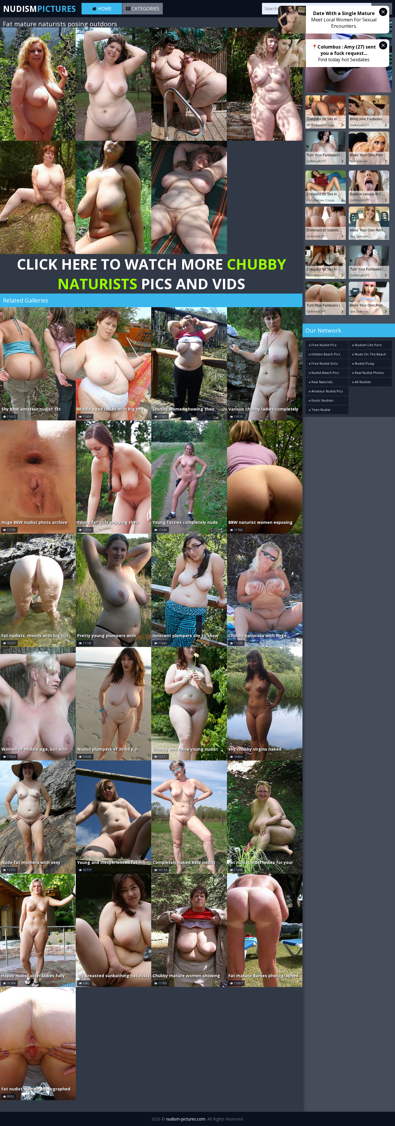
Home (104, 8)
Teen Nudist (320, 409)
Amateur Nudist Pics (327, 391)
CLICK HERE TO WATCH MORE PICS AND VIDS (151, 274)
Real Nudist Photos (369, 372)
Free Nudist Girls (324, 363)
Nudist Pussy (364, 363)
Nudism (39, 8)
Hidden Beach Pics (325, 354)
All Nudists (362, 382)
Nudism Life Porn (368, 345)
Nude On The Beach (370, 354)
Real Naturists (322, 382)
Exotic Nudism (322, 400)
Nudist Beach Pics (325, 372)
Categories (144, 8)
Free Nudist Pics (323, 345)
